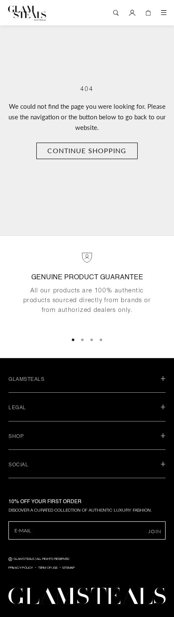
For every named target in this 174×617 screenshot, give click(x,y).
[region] (87, 289)
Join (154, 531)
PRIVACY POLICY (20, 568)
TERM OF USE (47, 568)
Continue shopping (86, 150)
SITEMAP (68, 568)
